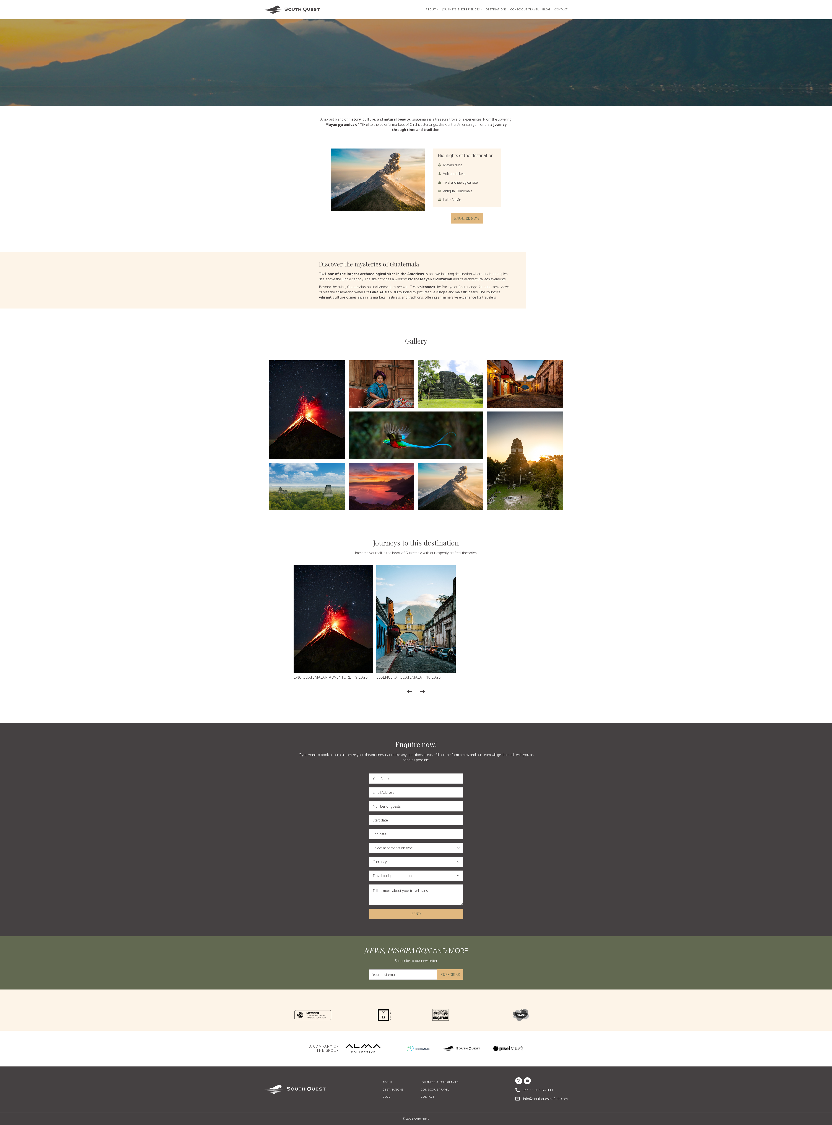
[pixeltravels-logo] (508, 1048)
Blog (387, 1097)
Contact (427, 1097)
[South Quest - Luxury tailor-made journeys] (292, 9)
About (388, 1082)
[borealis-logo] (418, 1048)
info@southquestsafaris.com (545, 1098)
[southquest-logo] (461, 1048)
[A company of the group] (363, 1048)
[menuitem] (432, 9)
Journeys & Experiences (439, 1082)
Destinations (393, 1089)
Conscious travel (435, 1089)
